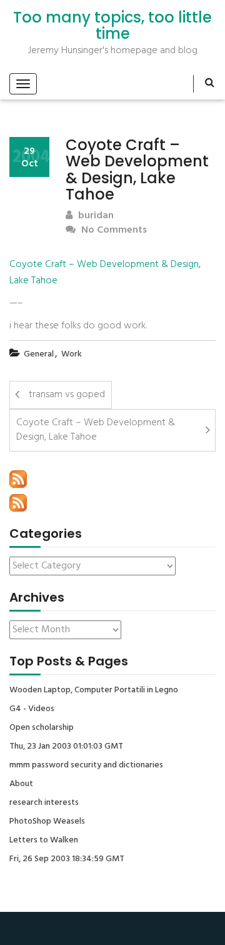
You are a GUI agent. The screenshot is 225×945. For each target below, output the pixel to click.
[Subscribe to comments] (18, 503)
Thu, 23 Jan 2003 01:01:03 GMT (66, 746)
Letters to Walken (43, 840)
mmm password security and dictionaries (86, 765)
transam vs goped (67, 395)
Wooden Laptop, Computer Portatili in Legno (93, 690)
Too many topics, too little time (112, 26)
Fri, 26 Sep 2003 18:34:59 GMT (66, 859)
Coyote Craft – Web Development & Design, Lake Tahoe (105, 272)
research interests (44, 803)
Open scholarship (41, 728)
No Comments (113, 230)
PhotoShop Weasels (47, 822)
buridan (95, 216)
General (39, 354)
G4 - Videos (31, 709)
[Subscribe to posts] (18, 479)
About (21, 784)
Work (71, 354)
